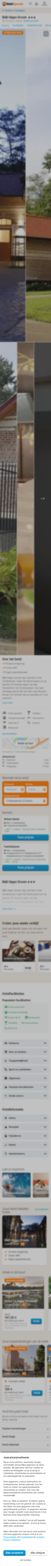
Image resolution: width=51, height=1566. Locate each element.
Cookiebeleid (27, 1537)
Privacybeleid (9, 1537)
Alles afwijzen (37, 1552)
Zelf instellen (25, 1560)
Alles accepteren (14, 1552)
